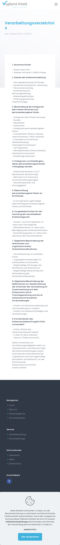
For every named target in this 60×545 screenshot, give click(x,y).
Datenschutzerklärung (16, 521)
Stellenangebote (17, 413)
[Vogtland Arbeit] (14, 4)
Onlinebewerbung (17, 434)
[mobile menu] (56, 4)
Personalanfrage (17, 438)
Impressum (14, 455)
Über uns (13, 409)
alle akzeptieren (30, 536)
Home (12, 405)
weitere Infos (30, 529)
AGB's (11, 459)
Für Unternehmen (17, 418)
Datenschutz (15, 463)
